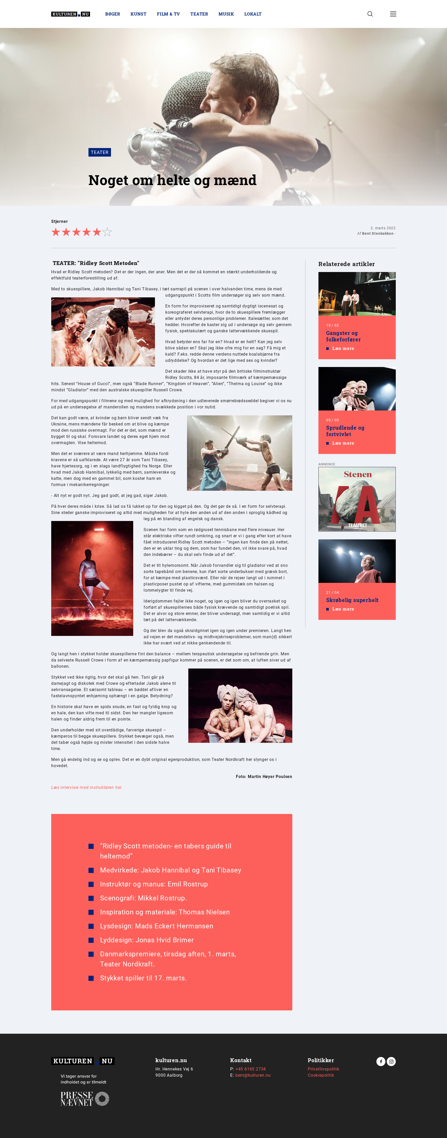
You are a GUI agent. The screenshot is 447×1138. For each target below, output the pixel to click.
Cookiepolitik (321, 1075)
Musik (226, 14)
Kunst (139, 14)
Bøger (112, 14)
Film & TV (168, 14)
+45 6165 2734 (251, 1069)
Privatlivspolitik (323, 1069)
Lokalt (253, 14)
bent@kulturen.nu (253, 1075)
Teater (199, 14)
